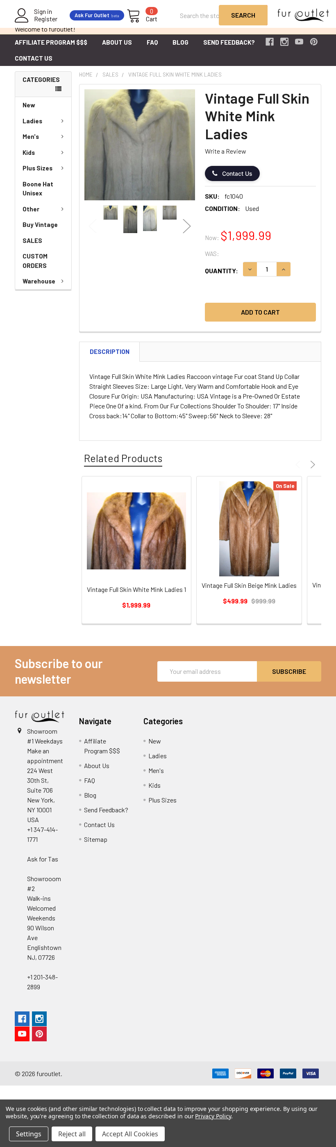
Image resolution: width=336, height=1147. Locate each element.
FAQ (152, 42)
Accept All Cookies (130, 1133)
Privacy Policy (213, 1116)
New (29, 105)
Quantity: (221, 270)
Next (187, 226)
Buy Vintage (40, 224)
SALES (32, 240)
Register (45, 19)
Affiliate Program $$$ (51, 42)
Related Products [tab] (123, 458)
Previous (92, 226)
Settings (28, 1133)
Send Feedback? (229, 42)
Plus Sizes (37, 168)
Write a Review (225, 151)
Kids (29, 152)
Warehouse (39, 281)
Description (109, 351)
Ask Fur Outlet (97, 15)
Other (31, 209)
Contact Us (33, 58)
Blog (180, 42)
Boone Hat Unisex (38, 188)
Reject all (72, 1133)
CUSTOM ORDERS (35, 260)
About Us (117, 42)
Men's (31, 136)
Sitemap (95, 839)
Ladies (32, 121)
